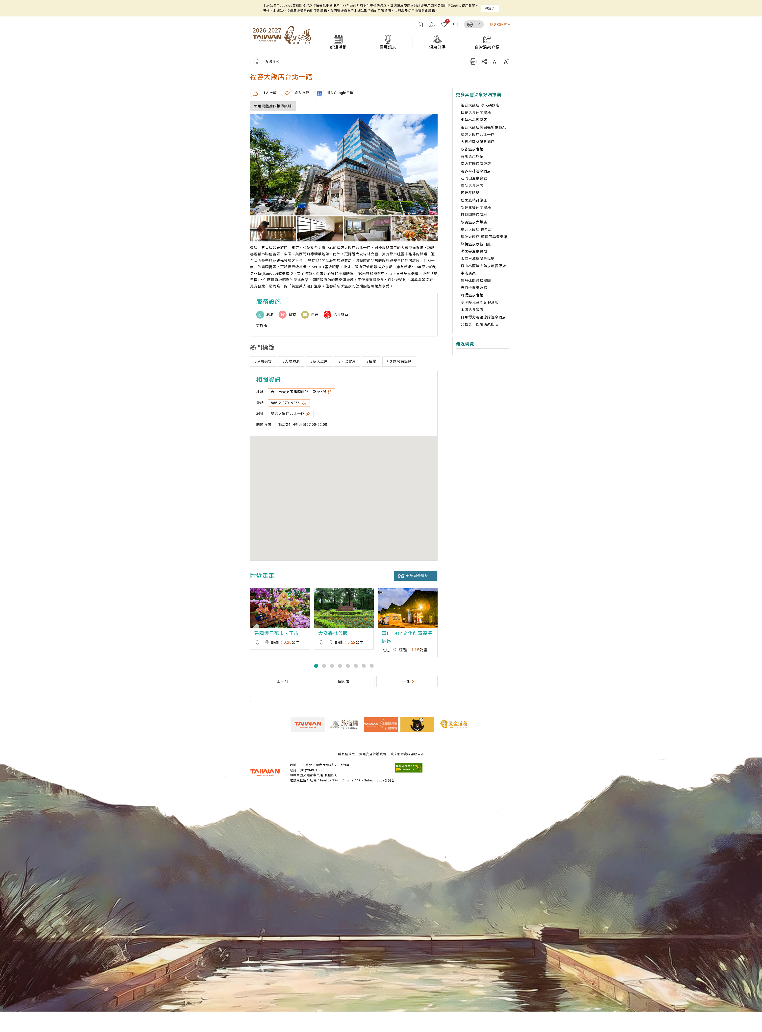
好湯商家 (272, 61)
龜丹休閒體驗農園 (476, 281)
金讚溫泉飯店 (472, 310)
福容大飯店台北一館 (288, 413)
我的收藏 (447, 21)
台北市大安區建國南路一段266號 (298, 392)
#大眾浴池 (291, 361)
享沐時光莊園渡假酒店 (479, 302)
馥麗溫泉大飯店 (474, 222)
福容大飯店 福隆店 (476, 229)
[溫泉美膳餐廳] (415, 228)
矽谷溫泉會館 (472, 149)
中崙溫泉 (468, 273)
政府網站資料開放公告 (407, 754)
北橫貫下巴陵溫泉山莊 (479, 324)
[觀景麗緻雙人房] (367, 228)
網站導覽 (432, 24)
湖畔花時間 (470, 193)
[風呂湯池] (273, 228)
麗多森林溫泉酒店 (476, 171)
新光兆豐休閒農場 (476, 208)
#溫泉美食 (263, 361)
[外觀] (344, 164)
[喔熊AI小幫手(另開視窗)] (417, 724)
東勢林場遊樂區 (474, 120)
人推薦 (269, 93)
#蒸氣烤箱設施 (399, 361)
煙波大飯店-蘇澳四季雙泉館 (484, 237)
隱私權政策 (346, 754)
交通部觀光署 (265, 772)
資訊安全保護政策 (372, 754)
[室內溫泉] (320, 228)
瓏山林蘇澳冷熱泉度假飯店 (483, 266)
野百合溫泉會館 (474, 288)
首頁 (420, 24)
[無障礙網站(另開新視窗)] (408, 771)
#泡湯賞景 (347, 361)
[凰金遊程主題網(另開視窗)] (454, 724)
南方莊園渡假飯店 (476, 164)
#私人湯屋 (319, 361)
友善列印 (473, 61)
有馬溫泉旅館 (472, 156)
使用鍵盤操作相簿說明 (273, 106)
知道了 (490, 8)
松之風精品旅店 (474, 200)
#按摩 (371, 361)
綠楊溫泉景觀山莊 (476, 244)
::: (413, 24)
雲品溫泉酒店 (472, 186)
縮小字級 (506, 61)
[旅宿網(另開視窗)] (344, 724)
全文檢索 (456, 24)
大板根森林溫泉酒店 (478, 142)
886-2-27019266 (286, 403)
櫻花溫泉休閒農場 (476, 113)
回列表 (343, 681)
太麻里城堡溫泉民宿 (478, 259)
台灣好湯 (282, 34)
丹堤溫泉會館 (472, 295)
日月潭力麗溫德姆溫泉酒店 (483, 317)
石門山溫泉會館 (474, 178)
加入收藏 (301, 93)
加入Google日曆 (340, 93)
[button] (316, 666)
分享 (484, 61)
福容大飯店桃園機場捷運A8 (484, 127)
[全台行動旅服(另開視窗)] (381, 724)
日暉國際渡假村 (474, 215)
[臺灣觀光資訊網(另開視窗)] (308, 724)
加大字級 (495, 61)
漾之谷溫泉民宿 (474, 251)
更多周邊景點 (417, 576)
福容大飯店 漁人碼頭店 (480, 105)
